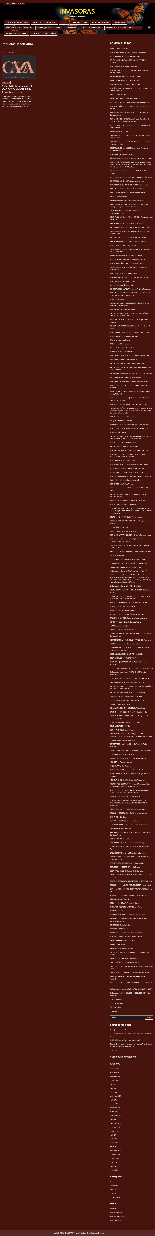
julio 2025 (113, 1084)
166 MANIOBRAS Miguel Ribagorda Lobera (125, 81)
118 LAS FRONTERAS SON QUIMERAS (123, 359)
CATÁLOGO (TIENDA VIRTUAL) (44, 22)
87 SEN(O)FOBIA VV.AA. (118, 555)
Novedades (6, 82)
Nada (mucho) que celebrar (119, 1030)
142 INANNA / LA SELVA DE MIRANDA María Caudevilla (130, 227)
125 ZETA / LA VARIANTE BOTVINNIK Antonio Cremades (130, 332)
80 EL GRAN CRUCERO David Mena (122, 606)
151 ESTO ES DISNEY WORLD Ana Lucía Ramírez (127, 181)
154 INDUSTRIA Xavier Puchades (121, 154)
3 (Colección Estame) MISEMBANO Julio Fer (126, 586)
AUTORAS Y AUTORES (100, 22)
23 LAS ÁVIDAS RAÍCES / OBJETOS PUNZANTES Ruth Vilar (131, 881)
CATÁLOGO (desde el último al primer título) (125, 1040)
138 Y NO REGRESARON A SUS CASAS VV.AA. (126, 255)
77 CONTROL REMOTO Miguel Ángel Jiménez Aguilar (128, 618)
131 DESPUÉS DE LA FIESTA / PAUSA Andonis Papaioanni (130, 289)
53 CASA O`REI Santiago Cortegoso (122, 740)
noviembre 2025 (115, 1077)
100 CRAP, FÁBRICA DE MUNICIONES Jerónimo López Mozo (131, 476)
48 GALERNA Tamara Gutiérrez (121, 762)
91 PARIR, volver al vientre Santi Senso (123, 531)
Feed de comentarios (117, 1216)
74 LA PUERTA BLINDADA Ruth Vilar (122, 630)
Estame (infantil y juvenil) (49, 28)
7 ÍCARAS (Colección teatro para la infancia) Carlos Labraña (131, 158)
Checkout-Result (116, 999)
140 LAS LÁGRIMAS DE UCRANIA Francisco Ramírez (128, 241)
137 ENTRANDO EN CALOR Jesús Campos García (127, 259)
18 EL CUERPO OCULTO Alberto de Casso (124, 903)
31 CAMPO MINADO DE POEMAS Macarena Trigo (127, 843)
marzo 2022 (114, 1104)
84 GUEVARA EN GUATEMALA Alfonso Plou (125, 567)
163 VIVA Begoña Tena (118, 95)
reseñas (113, 1193)
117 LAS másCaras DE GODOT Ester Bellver (125, 377)
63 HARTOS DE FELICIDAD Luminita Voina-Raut (126, 696)
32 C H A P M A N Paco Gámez (121, 839)
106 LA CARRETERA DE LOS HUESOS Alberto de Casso (129, 450)
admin (6, 92)
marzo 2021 (114, 1112)
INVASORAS (77, 11)
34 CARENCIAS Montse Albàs (120, 829)
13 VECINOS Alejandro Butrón (120, 925)
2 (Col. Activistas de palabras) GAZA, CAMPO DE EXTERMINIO (17, 87)
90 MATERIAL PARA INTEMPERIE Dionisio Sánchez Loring (130, 535)
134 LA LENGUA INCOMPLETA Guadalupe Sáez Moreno (129, 277)
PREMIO (64, 22)
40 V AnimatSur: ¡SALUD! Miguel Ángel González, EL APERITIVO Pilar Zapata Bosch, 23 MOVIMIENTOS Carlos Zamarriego (130, 803)
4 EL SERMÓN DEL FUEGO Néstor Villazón (125, 962)
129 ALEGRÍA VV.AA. (117, 299)
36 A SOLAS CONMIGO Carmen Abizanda (124, 821)
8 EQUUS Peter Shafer (117, 944)
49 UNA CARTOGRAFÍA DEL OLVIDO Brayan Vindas (128, 758)
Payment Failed (115, 1007)
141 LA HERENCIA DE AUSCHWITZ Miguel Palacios (128, 237)
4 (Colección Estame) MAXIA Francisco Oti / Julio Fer (129, 571)
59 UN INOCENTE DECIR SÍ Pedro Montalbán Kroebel (128, 712)
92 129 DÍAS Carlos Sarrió (119, 527)
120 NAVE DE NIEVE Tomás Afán (121, 352)
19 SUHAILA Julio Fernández (120, 899)
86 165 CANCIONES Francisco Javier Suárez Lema (128, 559)
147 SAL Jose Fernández (118, 197)
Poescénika (71, 28)
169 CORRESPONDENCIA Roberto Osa (123, 66)
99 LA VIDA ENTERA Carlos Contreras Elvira (125, 480)
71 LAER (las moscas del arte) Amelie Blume (126, 644)
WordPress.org (115, 1220)
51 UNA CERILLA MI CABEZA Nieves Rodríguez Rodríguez (130, 750)
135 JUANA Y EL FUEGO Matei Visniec (123, 273)
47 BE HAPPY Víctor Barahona (120, 766)
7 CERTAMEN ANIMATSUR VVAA (121, 948)
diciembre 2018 (115, 1151)
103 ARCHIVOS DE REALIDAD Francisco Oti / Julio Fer (129, 464)
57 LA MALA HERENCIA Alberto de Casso (125, 722)
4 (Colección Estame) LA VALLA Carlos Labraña (127, 363)
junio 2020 (113, 1119)
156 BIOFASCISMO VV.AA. (119, 132)
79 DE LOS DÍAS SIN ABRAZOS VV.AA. (123, 610)
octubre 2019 (114, 1131)
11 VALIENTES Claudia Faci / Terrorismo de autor (127, 933)
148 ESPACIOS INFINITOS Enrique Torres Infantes (127, 193)
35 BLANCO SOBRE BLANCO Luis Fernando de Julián (128, 825)
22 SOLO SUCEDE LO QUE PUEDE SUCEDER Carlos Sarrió (130, 885)
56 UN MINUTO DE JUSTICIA (120, 726)
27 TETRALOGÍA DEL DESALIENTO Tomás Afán (127, 863)
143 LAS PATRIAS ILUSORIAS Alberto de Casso (126, 223)
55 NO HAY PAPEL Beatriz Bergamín (122, 730)
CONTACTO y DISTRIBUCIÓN (17, 22)
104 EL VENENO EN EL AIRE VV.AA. (122, 461)
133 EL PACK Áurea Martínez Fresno (122, 281)
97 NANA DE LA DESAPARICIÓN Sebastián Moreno (128, 500)
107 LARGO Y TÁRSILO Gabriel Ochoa (123, 443)
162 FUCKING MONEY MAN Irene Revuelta (125, 99)
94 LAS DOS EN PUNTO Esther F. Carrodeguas (126, 517)
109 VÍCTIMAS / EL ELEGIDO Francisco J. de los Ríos (129, 428)
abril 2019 (113, 1139)
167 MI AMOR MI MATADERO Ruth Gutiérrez (125, 77)
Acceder (113, 1209)
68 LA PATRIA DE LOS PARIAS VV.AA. (123, 658)
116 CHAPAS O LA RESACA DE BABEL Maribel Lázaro (129, 381)
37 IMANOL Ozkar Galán (118, 817)
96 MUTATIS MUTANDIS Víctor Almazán (124, 504)
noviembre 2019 (115, 1127)
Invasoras (113, 1011)
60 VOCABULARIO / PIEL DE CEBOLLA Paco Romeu (128, 708)
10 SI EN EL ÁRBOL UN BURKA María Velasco (126, 937)
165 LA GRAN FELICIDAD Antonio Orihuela (125, 84)
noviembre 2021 (115, 1108)
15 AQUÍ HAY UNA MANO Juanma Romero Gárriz (127, 915)
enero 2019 (114, 1147)
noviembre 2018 (115, 1154)
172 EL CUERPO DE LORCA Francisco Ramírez (126, 56)
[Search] (149, 27)
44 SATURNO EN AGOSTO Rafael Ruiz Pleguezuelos (128, 780)
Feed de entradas (116, 1213)
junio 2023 (113, 1100)
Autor (112, 1182)
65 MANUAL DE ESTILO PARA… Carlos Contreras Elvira (129, 678)
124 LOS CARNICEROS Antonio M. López (124, 336)
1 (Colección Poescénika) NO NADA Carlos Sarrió (127, 692)
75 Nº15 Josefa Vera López (119, 626)
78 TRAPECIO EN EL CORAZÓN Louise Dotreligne (127, 614)
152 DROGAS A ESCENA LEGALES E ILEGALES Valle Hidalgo (131, 177)
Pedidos (113, 1189)
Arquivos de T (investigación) (19, 28)
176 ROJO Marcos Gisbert (119, 48)
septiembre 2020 (116, 1115)
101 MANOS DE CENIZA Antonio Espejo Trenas (127, 472)
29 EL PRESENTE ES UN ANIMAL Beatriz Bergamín (128, 853)
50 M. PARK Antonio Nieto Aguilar (122, 754)
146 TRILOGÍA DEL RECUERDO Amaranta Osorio (127, 201)
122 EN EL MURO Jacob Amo (120, 344)
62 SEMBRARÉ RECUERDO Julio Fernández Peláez (127, 700)
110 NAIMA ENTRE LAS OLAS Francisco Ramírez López (129, 425)
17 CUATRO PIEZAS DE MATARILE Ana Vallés (126, 907)
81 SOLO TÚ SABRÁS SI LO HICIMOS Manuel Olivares (129, 602)
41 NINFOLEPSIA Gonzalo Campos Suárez (125, 797)
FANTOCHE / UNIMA (79, 22)
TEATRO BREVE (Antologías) (44, 33)
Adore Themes (98, 1233)
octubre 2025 (114, 1080)
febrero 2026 (114, 1069)
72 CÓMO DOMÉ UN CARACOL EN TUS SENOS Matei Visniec (131, 640)
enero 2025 (114, 1092)
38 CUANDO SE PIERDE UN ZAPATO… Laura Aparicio (128, 813)
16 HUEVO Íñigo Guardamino (120, 911)
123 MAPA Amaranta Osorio (120, 340)
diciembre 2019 (115, 1123)
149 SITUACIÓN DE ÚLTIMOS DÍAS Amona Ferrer (127, 189)
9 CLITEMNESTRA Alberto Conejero (122, 941)
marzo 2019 (114, 1143)
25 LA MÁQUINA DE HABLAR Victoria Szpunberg (127, 871)
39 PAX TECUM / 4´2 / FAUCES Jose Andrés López (128, 809)
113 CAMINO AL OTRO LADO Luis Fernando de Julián (128, 404)
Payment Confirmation (118, 1003)
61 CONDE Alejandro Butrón (120, 704)
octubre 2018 (114, 1158)
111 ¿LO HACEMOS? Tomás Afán (121, 421)
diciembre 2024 (115, 1096)
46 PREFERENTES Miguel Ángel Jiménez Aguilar (127, 770)
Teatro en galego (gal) (91, 28)
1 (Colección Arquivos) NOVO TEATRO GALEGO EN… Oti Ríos (131, 989)
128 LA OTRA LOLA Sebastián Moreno (123, 309)
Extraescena (119, 22)
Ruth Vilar (113, 1050)
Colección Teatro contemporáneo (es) (123, 28)
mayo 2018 (114, 1170)
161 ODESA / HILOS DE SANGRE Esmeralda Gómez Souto (130, 102)
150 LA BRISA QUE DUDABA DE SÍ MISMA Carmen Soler (130, 185)
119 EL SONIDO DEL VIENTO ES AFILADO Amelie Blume (130, 356)
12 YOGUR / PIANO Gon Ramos (121, 929)
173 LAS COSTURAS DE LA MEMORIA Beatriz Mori (128, 52)
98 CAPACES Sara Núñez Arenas (121, 484)
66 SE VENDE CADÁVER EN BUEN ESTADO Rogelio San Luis (131, 668)
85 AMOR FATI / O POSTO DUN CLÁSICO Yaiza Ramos (129, 563)
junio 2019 (113, 1135)
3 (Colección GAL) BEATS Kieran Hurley (124, 446)
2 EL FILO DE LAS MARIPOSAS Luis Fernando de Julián (129, 973)
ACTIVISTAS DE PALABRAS (16, 33)
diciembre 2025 (115, 1073)
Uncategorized (115, 1197)
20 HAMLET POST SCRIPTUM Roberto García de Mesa (129, 895)
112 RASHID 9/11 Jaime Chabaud (121, 417)
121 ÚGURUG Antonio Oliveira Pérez (122, 348)
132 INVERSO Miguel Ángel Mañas (122, 285)
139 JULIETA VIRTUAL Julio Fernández (123, 245)
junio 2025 (113, 1088)
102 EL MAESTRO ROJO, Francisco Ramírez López (127, 468)
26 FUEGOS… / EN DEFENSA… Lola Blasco (125, 867)
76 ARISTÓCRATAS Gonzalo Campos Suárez (125, 622)
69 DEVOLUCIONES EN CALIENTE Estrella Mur (126, 654)
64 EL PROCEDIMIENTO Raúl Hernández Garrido (127, 682)
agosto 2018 (114, 1162)
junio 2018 (113, 1166)
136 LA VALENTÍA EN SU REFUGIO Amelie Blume (127, 263)
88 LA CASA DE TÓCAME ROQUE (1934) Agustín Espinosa (130, 551)
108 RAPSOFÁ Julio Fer (118, 432)
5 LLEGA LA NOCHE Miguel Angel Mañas (124, 958)
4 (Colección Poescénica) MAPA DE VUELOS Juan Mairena (131, 374)
